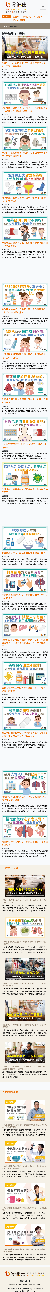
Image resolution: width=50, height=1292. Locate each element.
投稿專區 (39, 1284)
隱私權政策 (12, 1284)
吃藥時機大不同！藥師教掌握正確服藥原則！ (24, 553)
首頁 (5, 26)
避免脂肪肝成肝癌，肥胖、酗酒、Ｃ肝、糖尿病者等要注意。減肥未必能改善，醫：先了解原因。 (25, 643)
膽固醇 (22, 20)
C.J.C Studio (30, 1290)
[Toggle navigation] (43, 7)
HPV (14, 20)
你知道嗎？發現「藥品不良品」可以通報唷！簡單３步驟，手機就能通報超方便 (25, 109)
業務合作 (25, 1284)
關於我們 (18, 1284)
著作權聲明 (32, 1284)
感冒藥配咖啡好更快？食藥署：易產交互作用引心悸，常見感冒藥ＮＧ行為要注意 (25, 734)
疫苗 (38, 16)
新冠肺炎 (16, 16)
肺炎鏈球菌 (28, 16)
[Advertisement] (25, 270)
